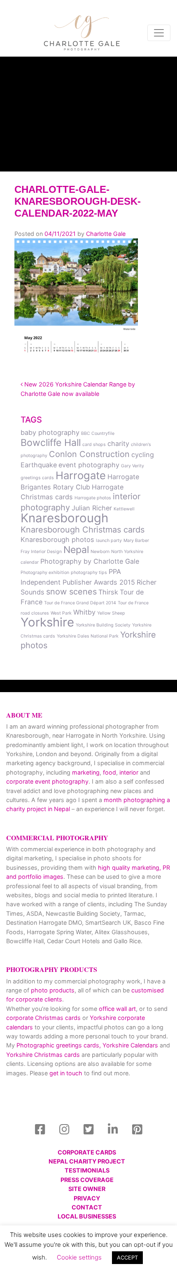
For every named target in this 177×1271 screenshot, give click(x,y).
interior (128, 772)
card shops (94, 444)
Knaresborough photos (57, 539)
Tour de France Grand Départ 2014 (80, 603)
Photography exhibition (45, 572)
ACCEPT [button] (127, 1257)
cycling (142, 454)
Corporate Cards (87, 1152)
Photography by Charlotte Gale (89, 561)
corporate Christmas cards (44, 1017)
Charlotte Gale (106, 233)
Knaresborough (64, 518)
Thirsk (108, 592)
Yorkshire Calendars (130, 1045)
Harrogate (81, 475)
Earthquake (39, 465)
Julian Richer (92, 508)
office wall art (116, 1008)
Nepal (76, 549)
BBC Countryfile (97, 433)
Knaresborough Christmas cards (82, 530)
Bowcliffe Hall (51, 442)
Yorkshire (47, 622)
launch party (109, 540)
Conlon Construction (89, 454)
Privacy (87, 1198)
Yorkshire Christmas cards (43, 1054)
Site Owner (86, 1188)
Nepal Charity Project (87, 1161)
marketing (86, 772)
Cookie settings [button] (79, 1257)
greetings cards (37, 477)
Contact (87, 1207)
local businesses (87, 1216)
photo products (53, 990)
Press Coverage (87, 1179)
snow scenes (71, 592)
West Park (61, 613)
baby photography (50, 432)
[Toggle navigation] (158, 33)
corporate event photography (47, 781)
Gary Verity (132, 466)
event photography (88, 465)
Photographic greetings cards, (58, 1045)
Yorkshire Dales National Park (88, 636)
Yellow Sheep (111, 613)
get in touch (65, 1073)
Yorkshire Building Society (103, 625)
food (109, 772)
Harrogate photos (93, 498)
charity (118, 443)
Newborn (100, 551)
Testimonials (87, 1170)
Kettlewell (124, 509)
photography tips (89, 572)
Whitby (84, 612)
